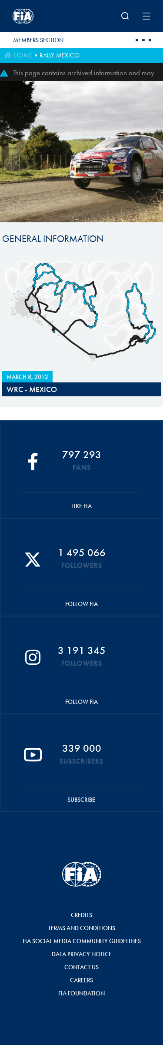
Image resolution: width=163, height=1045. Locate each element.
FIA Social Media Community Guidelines (82, 941)
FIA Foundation (81, 993)
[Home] (38, 16)
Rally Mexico (60, 55)
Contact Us (81, 967)
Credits (81, 915)
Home (23, 55)
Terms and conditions (81, 928)
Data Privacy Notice (82, 954)
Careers (81, 980)
